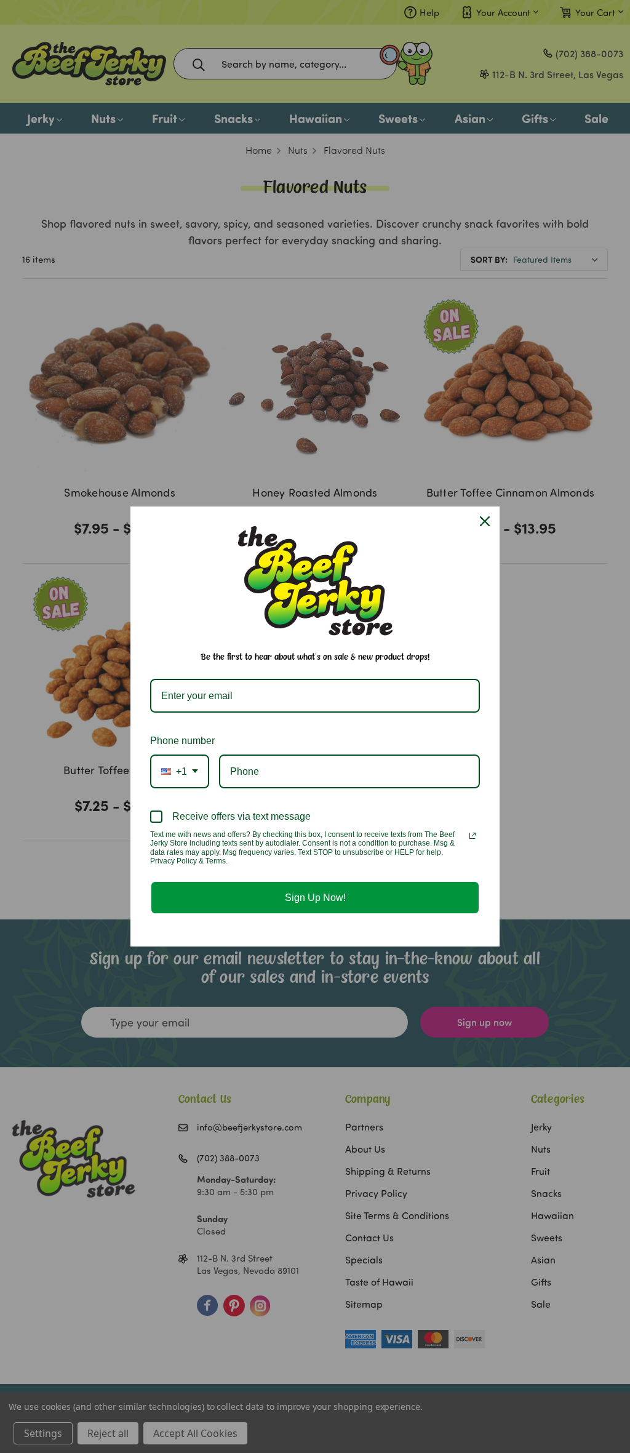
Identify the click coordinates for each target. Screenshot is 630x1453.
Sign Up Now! (315, 897)
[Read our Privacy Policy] (472, 835)
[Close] (485, 521)
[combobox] (179, 771)
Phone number (182, 740)
